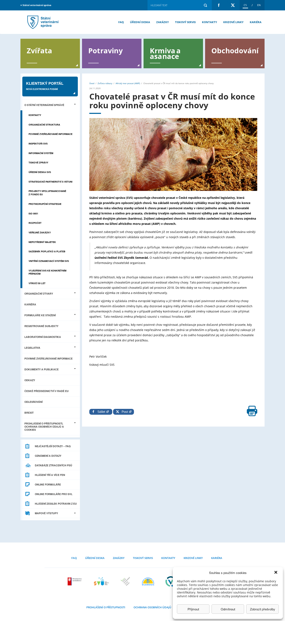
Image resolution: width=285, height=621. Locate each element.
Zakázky (162, 22)
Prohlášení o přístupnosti (105, 607)
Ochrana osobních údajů (152, 607)
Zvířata (39, 50)
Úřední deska (140, 22)
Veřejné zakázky (40, 232)
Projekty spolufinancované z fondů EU (47, 192)
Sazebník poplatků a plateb (47, 251)
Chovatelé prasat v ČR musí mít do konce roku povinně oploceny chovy (42, 22)
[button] (276, 572)
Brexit (29, 412)
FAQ (121, 22)
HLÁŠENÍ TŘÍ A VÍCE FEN (50, 475)
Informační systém (41, 153)
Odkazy (29, 380)
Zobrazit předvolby (262, 609)
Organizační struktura (44, 124)
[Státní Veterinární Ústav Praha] (125, 581)
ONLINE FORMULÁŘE (48, 484)
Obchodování (235, 50)
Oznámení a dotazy (48, 456)
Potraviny (105, 50)
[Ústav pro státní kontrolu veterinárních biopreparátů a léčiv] (170, 581)
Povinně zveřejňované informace (50, 134)
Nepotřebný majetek (42, 242)
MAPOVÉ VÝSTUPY (46, 513)
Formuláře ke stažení (40, 315)
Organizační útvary (38, 293)
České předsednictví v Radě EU (46, 391)
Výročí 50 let (37, 283)
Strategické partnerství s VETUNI (50, 181)
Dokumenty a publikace (41, 369)
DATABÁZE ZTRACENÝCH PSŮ (53, 465)
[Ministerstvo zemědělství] (75, 581)
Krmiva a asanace (165, 53)
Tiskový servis (185, 22)
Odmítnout (228, 609)
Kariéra (255, 22)
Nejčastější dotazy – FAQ (53, 446)
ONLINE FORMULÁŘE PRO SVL (53, 494)
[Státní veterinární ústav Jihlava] (101, 581)
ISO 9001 (33, 213)
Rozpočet (35, 222)
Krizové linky (233, 22)
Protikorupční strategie (45, 203)
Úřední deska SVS (40, 172)
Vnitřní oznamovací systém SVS (49, 261)
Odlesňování (33, 402)
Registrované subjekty (41, 326)
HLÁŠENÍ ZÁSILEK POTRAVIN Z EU (56, 503)
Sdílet (101, 411)
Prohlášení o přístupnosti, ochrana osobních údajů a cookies (44, 427)
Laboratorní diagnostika (42, 337)
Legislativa (32, 348)
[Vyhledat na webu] (205, 5)
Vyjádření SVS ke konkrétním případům (47, 272)
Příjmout (193, 609)
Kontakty (209, 22)
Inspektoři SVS (38, 143)
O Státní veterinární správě (44, 105)
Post (124, 411)
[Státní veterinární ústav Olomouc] (148, 581)
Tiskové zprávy (38, 162)
